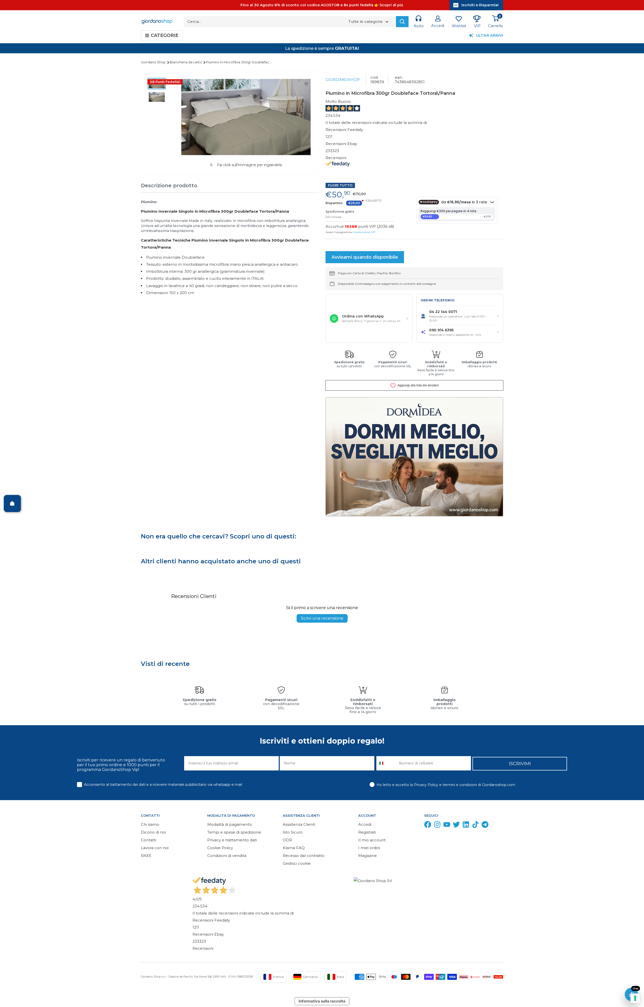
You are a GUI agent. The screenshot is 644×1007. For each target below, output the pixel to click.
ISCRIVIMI (520, 763)
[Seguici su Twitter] (456, 825)
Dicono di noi (153, 832)
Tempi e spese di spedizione (234, 832)
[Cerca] (402, 21)
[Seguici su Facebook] (427, 825)
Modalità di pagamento (229, 824)
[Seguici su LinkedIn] (465, 825)
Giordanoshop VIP (364, 232)
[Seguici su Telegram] (485, 825)
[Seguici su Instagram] (437, 825)
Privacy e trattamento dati (232, 840)
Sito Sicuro (293, 832)
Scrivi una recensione (322, 618)
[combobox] (386, 763)
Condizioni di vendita (226, 855)
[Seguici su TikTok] (475, 825)
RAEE (146, 855)
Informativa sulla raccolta (322, 1001)
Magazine (367, 855)
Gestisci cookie (297, 863)
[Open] (12, 503)
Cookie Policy (220, 847)
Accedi (364, 824)
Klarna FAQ (294, 847)
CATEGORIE (164, 35)
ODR (287, 840)
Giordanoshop (343, 79)
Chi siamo (150, 824)
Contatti (148, 840)
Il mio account (372, 840)
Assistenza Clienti (299, 824)
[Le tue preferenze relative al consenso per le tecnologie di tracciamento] (635, 998)
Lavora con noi (155, 847)
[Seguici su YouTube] (446, 825)
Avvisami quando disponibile (365, 257)
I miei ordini (369, 847)
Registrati (367, 832)
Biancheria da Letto (186, 62)
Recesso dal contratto (304, 855)
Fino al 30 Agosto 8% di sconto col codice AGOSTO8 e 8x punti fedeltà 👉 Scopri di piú (321, 5)
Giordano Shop (154, 62)
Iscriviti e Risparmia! (480, 5)
